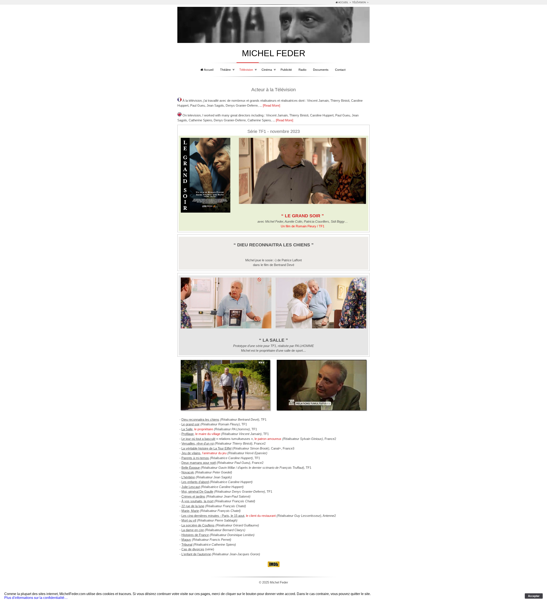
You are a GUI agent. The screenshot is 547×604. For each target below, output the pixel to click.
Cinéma (267, 69)
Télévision (359, 2)
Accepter (534, 596)
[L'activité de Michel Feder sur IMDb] (273, 566)
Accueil (343, 2)
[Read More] (271, 105)
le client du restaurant (261, 515)
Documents (320, 69)
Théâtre (225, 69)
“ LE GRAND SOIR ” (302, 215)
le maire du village (207, 434)
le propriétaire (204, 429)
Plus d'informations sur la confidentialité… (36, 598)
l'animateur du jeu (214, 453)
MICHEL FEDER (273, 53)
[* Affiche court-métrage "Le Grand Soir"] (205, 211)
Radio (302, 69)
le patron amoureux (267, 439)
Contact (340, 69)
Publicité (286, 69)
